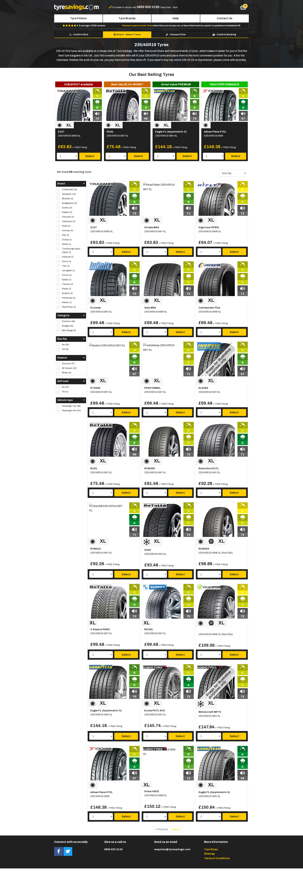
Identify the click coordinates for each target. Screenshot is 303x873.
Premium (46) (68, 321)
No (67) (65, 387)
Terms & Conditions (217, 858)
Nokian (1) (67, 302)
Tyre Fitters (78, 18)
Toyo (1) (66, 266)
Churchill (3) (68, 217)
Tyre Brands (127, 18)
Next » (176, 829)
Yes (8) (65, 349)
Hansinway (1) (69, 298)
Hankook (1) (67, 257)
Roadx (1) (66, 288)
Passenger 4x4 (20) (71, 410)
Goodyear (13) (69, 194)
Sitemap (209, 853)
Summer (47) (68, 363)
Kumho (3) (67, 208)
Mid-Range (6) (69, 330)
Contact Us (224, 18)
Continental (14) (69, 189)
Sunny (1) (66, 261)
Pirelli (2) (66, 226)
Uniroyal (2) (67, 230)
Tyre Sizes (211, 849)
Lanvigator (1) (68, 270)
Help (176, 18)
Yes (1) (65, 391)
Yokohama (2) (68, 221)
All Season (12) (69, 368)
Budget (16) (67, 326)
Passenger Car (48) (71, 406)
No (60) (65, 344)
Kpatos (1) (66, 279)
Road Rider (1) (69, 307)
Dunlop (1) (67, 239)
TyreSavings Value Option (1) (71, 250)
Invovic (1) (67, 275)
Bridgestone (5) (69, 203)
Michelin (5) (67, 198)
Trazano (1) (67, 284)
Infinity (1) (66, 244)
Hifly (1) (65, 235)
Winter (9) (66, 372)
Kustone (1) (67, 293)
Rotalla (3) (67, 212)
